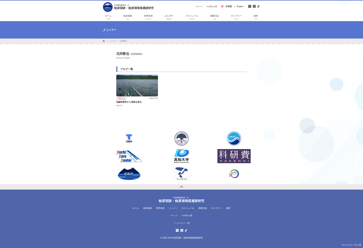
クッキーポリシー (181, 223)
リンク (199, 7)
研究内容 (160, 208)
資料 (228, 208)
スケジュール (188, 208)
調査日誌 (203, 208)
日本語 (228, 6)
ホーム (136, 208)
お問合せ (211, 7)
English (240, 6)
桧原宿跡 (147, 208)
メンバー (112, 41)
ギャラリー (216, 208)
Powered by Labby (350, 245)
